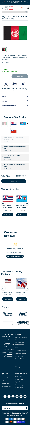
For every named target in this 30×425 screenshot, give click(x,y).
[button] (2, 8)
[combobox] (13, 12)
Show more (5, 59)
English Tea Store (20, 379)
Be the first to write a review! (15, 256)
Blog (16, 347)
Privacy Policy (19, 356)
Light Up (17, 382)
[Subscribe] (26, 408)
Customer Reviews (20, 353)
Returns (4, 381)
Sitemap (17, 367)
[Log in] (25, 8)
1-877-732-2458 (9, 349)
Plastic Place (19, 387)
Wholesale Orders (20, 350)
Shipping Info (5, 383)
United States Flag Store (17, 393)
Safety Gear (18, 376)
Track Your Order (6, 386)
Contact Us (5, 378)
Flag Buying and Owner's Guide (19, 343)
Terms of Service (20, 359)
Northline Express (20, 385)
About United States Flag (21, 338)
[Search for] (26, 12)
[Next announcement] (28, 2)
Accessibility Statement (19, 363)
